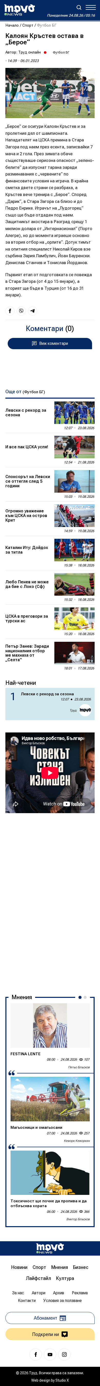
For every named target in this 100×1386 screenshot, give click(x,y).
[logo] (19, 10)
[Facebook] (35, 1354)
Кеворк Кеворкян (77, 1141)
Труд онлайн (29, 52)
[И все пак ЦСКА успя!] (74, 447)
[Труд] (50, 1248)
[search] (79, 7)
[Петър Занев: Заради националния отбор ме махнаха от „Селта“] (74, 653)
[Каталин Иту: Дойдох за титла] (74, 550)
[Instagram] (64, 1354)
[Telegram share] (32, 311)
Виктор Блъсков (78, 1219)
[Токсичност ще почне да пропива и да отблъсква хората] (50, 1173)
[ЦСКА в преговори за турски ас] (74, 618)
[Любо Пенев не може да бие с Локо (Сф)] (74, 584)
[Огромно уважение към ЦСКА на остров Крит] (74, 515)
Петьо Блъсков (79, 1067)
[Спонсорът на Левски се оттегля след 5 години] (74, 481)
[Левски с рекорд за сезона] (74, 412)
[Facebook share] (10, 311)
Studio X (62, 1380)
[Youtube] (50, 1354)
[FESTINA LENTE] (50, 1025)
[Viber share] (21, 311)
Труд (72, 710)
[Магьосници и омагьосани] (50, 1099)
